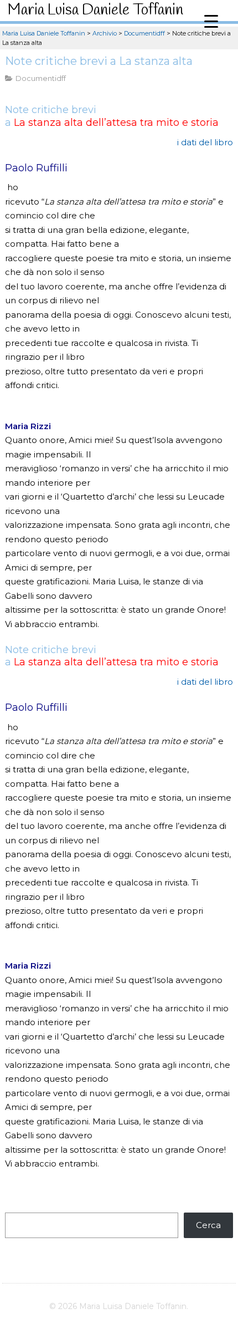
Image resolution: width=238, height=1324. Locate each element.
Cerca (208, 1225)
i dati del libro (205, 142)
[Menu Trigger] (211, 21)
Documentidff (40, 78)
